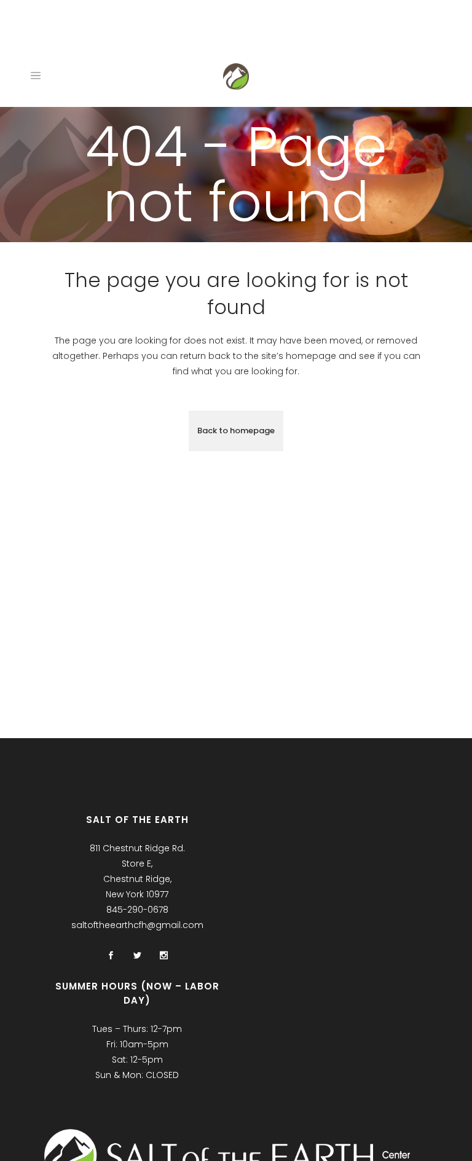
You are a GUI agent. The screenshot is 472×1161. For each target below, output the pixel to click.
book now (137, 30)
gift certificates (209, 30)
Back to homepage (236, 430)
